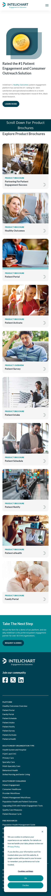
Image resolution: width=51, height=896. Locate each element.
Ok (25, 878)
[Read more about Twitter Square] (13, 680)
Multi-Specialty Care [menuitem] (11, 766)
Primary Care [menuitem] (8, 758)
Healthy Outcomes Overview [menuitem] (14, 706)
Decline (25, 885)
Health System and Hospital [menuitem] (14, 749)
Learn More (11, 104)
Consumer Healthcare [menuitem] (11, 789)
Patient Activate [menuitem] (9, 735)
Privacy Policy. (14, 847)
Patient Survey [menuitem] (8, 730)
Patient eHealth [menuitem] (9, 739)
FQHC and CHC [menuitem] (9, 754)
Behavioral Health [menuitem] (10, 770)
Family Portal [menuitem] (8, 714)
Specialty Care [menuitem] (8, 762)
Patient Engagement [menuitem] (11, 785)
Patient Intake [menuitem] (8, 722)
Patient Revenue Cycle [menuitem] (11, 814)
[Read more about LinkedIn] (21, 680)
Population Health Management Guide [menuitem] (18, 824)
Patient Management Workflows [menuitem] (16, 797)
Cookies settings (25, 871)
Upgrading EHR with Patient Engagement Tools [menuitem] (22, 805)
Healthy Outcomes (21, 85)
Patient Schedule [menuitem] (9, 718)
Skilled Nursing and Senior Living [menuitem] (16, 774)
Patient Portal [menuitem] (8, 710)
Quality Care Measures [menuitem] (12, 810)
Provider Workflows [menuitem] (11, 793)
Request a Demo (13, 643)
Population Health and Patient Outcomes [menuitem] (19, 801)
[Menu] (47, 5)
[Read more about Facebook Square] (5, 680)
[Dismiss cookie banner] (42, 831)
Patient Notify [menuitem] (8, 726)
